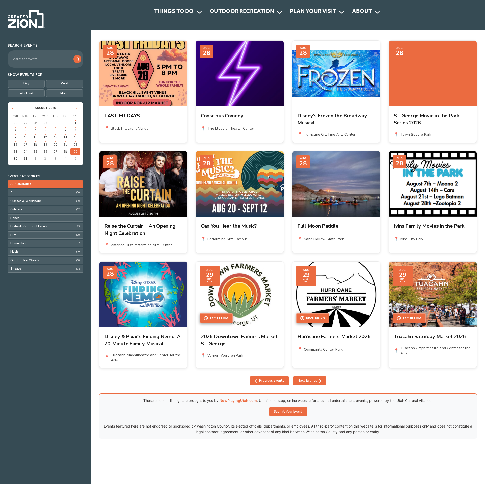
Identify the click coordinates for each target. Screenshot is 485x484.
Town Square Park (415, 134)
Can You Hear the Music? (229, 226)
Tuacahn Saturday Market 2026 (430, 336)
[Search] (77, 59)
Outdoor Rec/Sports (45, 260)
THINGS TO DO (174, 12)
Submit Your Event (288, 411)
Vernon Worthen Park (225, 355)
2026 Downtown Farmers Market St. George (239, 340)
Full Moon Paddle (317, 226)
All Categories (20, 184)
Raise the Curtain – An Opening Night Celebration (139, 230)
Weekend (26, 93)
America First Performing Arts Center (141, 245)
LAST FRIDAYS (122, 115)
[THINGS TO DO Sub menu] (199, 12)
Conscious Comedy (222, 115)
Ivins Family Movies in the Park (429, 226)
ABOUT (362, 12)
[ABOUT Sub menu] (377, 12)
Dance (45, 218)
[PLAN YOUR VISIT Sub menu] (342, 12)
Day (26, 83)
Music (45, 252)
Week (65, 83)
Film (45, 235)
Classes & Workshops (45, 201)
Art (45, 192)
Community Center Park (323, 349)
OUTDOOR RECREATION (242, 12)
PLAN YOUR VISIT (313, 12)
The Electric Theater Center (230, 128)
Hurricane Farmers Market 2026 (333, 336)
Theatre (45, 269)
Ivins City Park (411, 239)
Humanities (45, 243)
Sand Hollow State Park (324, 239)
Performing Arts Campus (227, 239)
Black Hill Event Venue (130, 128)
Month (64, 93)
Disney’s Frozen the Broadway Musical (332, 119)
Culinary (45, 209)
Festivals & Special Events (45, 226)
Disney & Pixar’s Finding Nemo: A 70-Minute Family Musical (142, 340)
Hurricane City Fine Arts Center (329, 134)
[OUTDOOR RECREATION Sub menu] (279, 12)
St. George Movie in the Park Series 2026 (426, 119)
